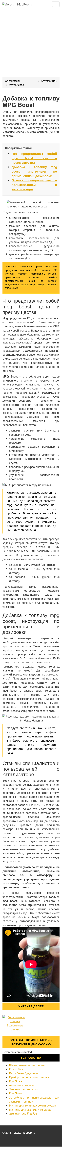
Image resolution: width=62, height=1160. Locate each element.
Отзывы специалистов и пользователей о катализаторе (34, 184)
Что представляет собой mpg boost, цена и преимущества (34, 158)
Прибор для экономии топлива (29, 1077)
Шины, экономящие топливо (27, 1065)
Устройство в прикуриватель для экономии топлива (34, 1099)
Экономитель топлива (14, 1027)
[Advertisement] (31, 41)
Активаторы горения (22, 1085)
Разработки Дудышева (23, 1073)
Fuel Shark (15, 1081)
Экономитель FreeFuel (23, 1113)
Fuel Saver (15, 1093)
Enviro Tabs (16, 1069)
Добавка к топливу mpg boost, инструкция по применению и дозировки (34, 171)
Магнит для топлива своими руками (32, 1105)
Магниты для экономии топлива (30, 1109)
